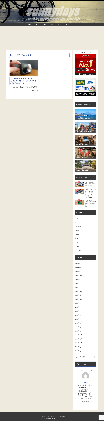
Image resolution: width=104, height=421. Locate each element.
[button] (94, 357)
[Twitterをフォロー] (84, 402)
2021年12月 (78, 335)
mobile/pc (78, 226)
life (76, 222)
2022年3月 (78, 323)
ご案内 (77, 246)
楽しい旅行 (78, 250)
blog (76, 218)
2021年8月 (78, 351)
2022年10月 (78, 299)
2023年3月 (78, 283)
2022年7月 (78, 307)
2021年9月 (78, 347)
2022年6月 (78, 311)
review (77, 234)
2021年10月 (78, 343)
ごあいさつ (78, 242)
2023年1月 (78, 287)
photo (77, 230)
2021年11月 (78, 339)
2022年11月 (78, 295)
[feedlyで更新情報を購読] (89, 402)
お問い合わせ (62, 416)
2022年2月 (78, 327)
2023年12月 (78, 275)
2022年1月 (78, 331)
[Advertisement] (52, 38)
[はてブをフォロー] (86, 402)
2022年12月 (78, 291)
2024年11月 (78, 267)
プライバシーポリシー (52, 416)
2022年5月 (78, 315)
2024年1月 (78, 271)
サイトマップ (42, 416)
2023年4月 (78, 279)
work (76, 238)
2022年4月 (78, 319)
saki (85, 383)
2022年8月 (78, 303)
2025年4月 (78, 263)
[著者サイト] (82, 402)
